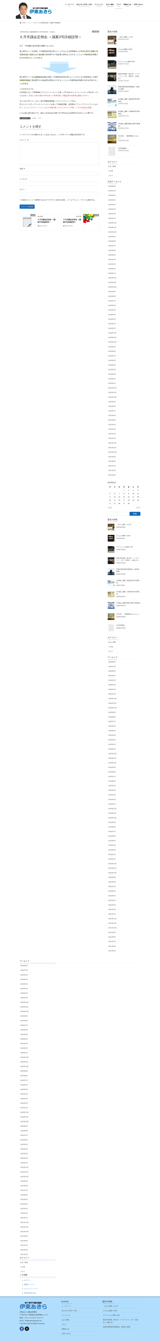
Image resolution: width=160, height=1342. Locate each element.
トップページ (66, 1306)
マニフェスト (66, 1315)
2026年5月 (112, 200)
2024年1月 (112, 328)
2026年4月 (112, 204)
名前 (22, 169)
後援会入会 (65, 1329)
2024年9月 (112, 291)
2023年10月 (112, 342)
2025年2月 (112, 269)
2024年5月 (112, 310)
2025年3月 (112, 264)
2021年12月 (112, 443)
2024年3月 (112, 319)
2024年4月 (112, 314)
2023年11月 (112, 337)
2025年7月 (112, 246)
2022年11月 (112, 392)
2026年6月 (112, 195)
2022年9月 (112, 402)
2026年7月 (112, 191)
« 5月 (110, 508)
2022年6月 (112, 415)
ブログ (39, 118)
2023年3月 (112, 374)
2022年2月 (112, 434)
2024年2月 (112, 324)
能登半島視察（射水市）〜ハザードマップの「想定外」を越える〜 (128, 76)
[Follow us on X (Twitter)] (27, 1329)
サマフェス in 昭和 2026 (126, 61)
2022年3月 (112, 429)
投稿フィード (29, 1284)
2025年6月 (112, 250)
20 (114, 500)
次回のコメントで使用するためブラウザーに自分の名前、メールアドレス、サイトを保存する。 (58, 200)
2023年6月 (112, 360)
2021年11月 (112, 447)
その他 (95, 31)
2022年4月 (112, 424)
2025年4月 (112, 259)
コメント (24, 140)
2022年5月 (112, 420)
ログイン (27, 1280)
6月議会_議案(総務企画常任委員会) (128, 603)
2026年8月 (112, 186)
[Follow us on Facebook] (22, 1329)
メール (23, 179)
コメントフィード (31, 1289)
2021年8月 (112, 461)
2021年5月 (112, 475)
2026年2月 (112, 214)
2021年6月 (112, 470)
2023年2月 (112, 379)
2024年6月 (112, 305)
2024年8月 (112, 296)
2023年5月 (112, 365)
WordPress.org (29, 1293)
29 (124, 503)
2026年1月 (112, 218)
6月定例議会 (122, 148)
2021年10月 (112, 452)
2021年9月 (112, 457)
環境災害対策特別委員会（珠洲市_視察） (117, 1327)
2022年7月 (112, 411)
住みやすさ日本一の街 (69, 1311)
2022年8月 (112, 406)
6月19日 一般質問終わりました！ (128, 614)
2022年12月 (112, 388)
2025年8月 (112, 241)
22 (124, 500)
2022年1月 (112, 438)
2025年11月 (112, 227)
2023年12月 (112, 333)
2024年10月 (112, 287)
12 (110, 497)
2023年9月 (112, 347)
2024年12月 (112, 278)
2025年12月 (112, 223)
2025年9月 (112, 236)
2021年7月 (112, 466)
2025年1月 (112, 273)
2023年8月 (112, 351)
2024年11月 (112, 282)
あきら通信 (112, 166)
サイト (22, 189)
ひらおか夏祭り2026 (125, 49)
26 (110, 503)
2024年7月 (112, 301)
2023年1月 (112, 383)
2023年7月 (112, 356)
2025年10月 (112, 232)
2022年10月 (112, 397)
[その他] (27, 222)
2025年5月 (112, 255)
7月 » (138, 508)
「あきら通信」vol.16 (125, 37)
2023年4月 (112, 369)
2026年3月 (112, 209)
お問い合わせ (66, 1333)
